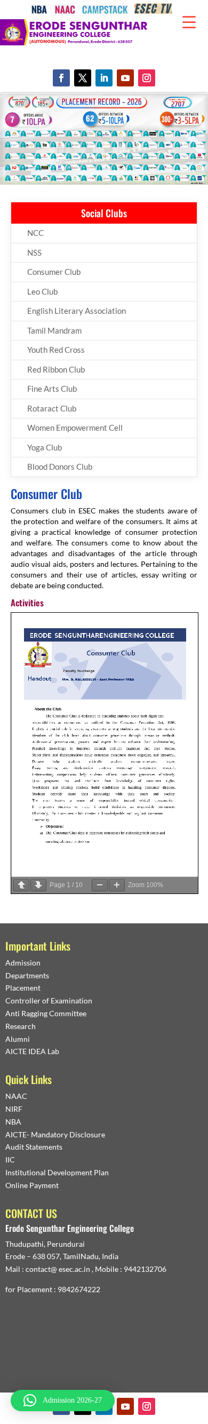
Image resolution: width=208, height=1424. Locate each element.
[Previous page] (21, 885)
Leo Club (42, 291)
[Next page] (38, 885)
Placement (23, 987)
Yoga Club (44, 447)
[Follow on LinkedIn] (104, 77)
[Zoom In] (117, 885)
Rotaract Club (51, 408)
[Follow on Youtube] (125, 77)
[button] (63, 1400)
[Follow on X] (82, 77)
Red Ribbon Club (56, 369)
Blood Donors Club (59, 466)
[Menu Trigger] (189, 21)
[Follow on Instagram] (146, 77)
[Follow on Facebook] (61, 77)
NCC (35, 233)
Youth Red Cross (56, 349)
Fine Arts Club (52, 388)
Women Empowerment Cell (75, 427)
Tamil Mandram (54, 330)
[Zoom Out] (100, 885)
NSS (34, 252)
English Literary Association (76, 310)
